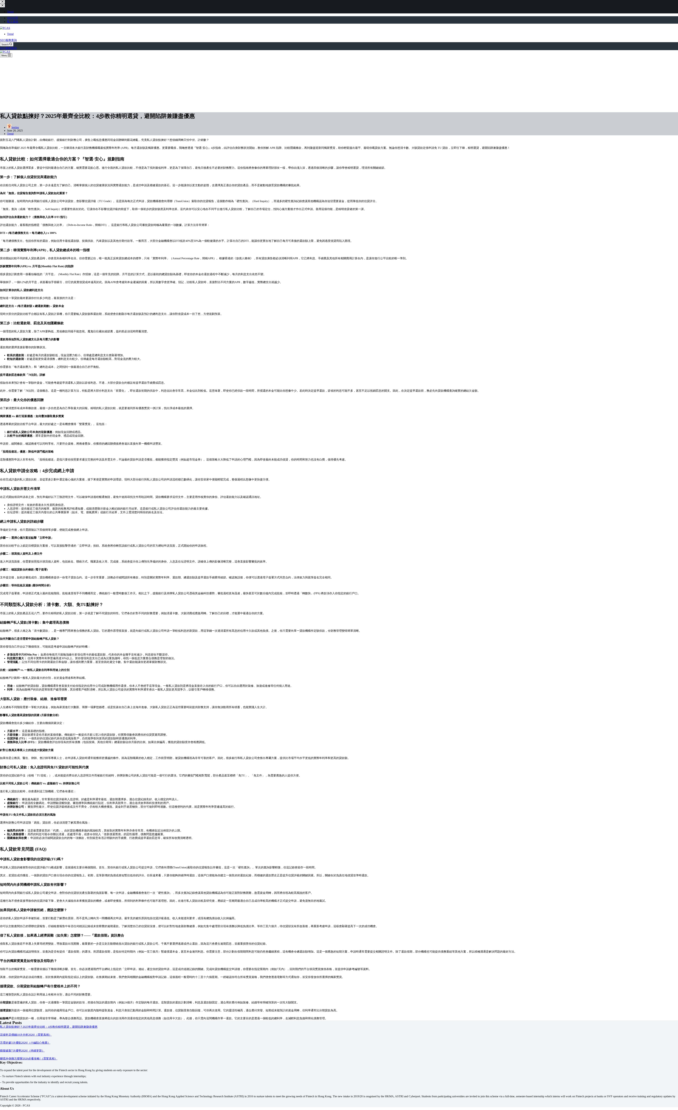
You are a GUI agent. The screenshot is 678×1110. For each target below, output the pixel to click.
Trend (10, 33)
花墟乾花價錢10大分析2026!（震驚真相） (26, 1034)
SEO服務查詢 (8, 40)
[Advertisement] (339, 84)
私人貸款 (12, 21)
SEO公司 (12, 17)
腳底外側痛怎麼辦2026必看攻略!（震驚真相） (28, 1058)
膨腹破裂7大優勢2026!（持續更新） (22, 1050)
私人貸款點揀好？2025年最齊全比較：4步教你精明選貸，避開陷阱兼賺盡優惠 (48, 1026)
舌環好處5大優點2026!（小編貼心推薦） (25, 1042)
